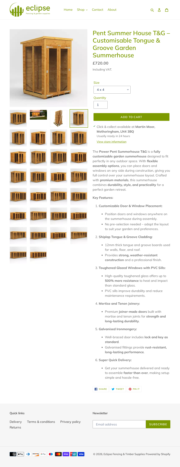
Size (96, 83)
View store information (111, 141)
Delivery (16, 422)
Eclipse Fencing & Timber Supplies (124, 454)
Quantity (100, 98)
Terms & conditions (41, 422)
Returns (15, 427)
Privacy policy (70, 422)
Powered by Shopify (158, 454)
